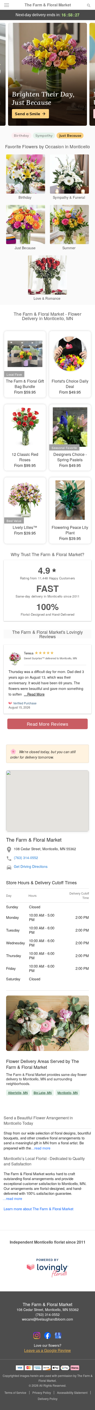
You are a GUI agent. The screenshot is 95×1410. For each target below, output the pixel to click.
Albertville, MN (18, 1092)
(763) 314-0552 (26, 858)
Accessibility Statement (72, 1392)
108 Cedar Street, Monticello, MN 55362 (48, 1309)
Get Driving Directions (31, 866)
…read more (40, 1148)
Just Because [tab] (70, 135)
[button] (84, 1399)
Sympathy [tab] (44, 135)
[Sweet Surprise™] (15, 658)
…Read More (34, 694)
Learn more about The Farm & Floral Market (38, 1208)
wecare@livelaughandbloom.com (47, 1319)
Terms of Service (15, 1392)
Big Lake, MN (43, 1092)
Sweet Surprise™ (34, 658)
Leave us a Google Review (47, 1350)
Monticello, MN (67, 1092)
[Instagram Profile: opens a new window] (36, 1335)
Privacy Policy (41, 1392)
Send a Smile (27, 113)
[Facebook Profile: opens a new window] (47, 1335)
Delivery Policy (47, 1398)
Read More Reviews (47, 724)
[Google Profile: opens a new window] (58, 1335)
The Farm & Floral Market (48, 5)
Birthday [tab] (21, 135)
